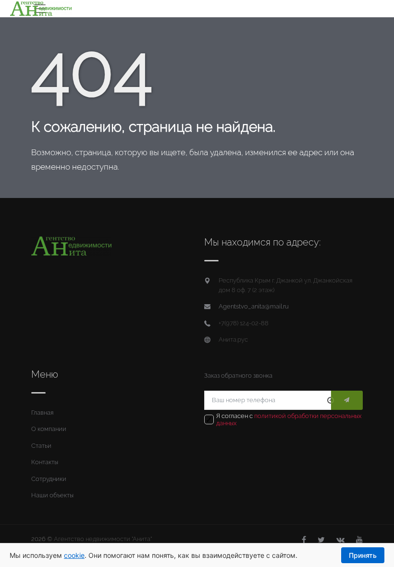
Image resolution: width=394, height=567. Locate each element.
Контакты (44, 462)
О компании (48, 428)
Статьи (41, 445)
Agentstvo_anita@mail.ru (254, 306)
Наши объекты (52, 495)
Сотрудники (48, 478)
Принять (363, 555)
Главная (42, 412)
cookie (74, 555)
